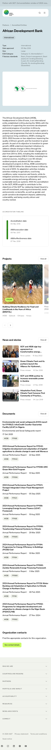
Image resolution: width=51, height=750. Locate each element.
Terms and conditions (38, 734)
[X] (20, 746)
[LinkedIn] (14, 746)
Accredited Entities (19, 25)
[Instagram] (8, 746)
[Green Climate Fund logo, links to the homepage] (11, 13)
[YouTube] (26, 746)
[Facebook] (2, 746)
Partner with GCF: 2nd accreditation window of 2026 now (25, 3)
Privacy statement (21, 734)
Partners (5, 25)
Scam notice (7, 739)
